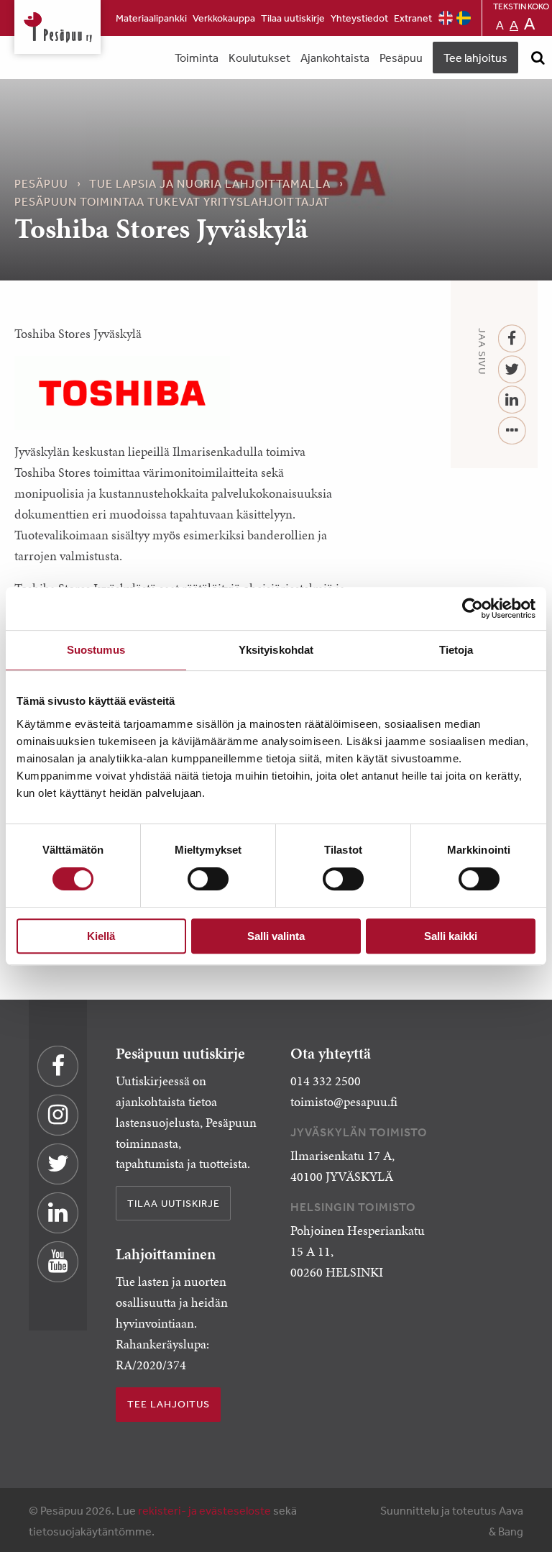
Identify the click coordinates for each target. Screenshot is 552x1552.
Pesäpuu (57, 27)
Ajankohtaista (334, 57)
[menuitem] (151, 18)
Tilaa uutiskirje (293, 18)
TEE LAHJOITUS (168, 1403)
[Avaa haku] (537, 57)
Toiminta (196, 57)
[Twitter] (512, 370)
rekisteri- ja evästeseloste (204, 1510)
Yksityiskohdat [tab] (276, 650)
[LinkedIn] (512, 400)
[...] (512, 431)
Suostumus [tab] (96, 650)
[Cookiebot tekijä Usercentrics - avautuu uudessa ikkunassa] (472, 608)
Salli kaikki (450, 936)
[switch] (208, 878)
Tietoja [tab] (456, 650)
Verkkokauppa (224, 18)
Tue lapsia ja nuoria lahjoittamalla (210, 183)
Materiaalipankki (151, 18)
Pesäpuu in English (445, 18)
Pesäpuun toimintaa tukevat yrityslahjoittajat (172, 201)
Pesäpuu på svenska (463, 18)
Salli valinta (276, 936)
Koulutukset (259, 57)
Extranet (413, 18)
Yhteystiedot (359, 18)
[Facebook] (512, 339)
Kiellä (101, 936)
